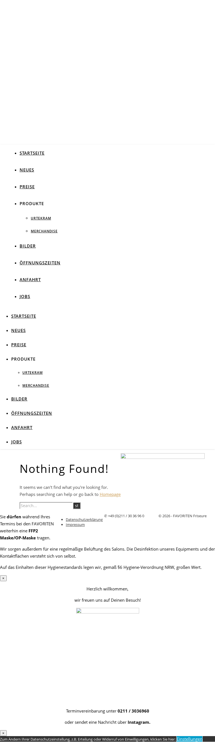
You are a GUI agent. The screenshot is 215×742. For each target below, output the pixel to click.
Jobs (25, 296)
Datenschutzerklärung (84, 519)
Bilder (28, 246)
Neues (27, 170)
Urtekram (41, 218)
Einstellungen (189, 739)
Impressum (75, 524)
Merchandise (44, 231)
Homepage (110, 494)
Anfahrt (30, 279)
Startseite (32, 153)
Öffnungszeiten (40, 262)
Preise (27, 186)
